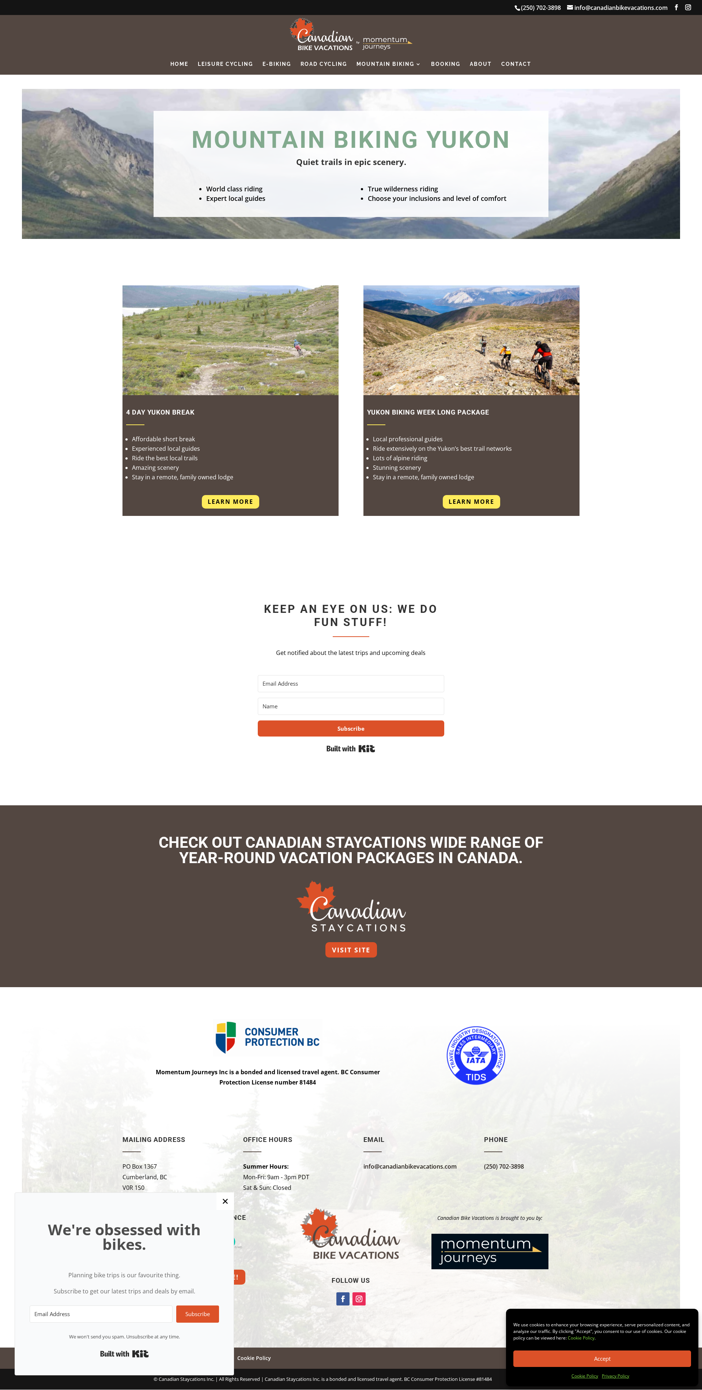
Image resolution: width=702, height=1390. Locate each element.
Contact (516, 64)
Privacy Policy (615, 1376)
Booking (445, 64)
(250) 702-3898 (504, 1166)
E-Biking (277, 64)
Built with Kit (351, 748)
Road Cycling (324, 64)
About (481, 64)
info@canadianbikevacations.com (410, 1166)
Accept (602, 1358)
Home (179, 64)
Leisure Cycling (225, 64)
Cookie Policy (581, 1338)
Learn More (230, 502)
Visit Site (351, 949)
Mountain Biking (385, 64)
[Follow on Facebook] (343, 1298)
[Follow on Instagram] (359, 1298)
